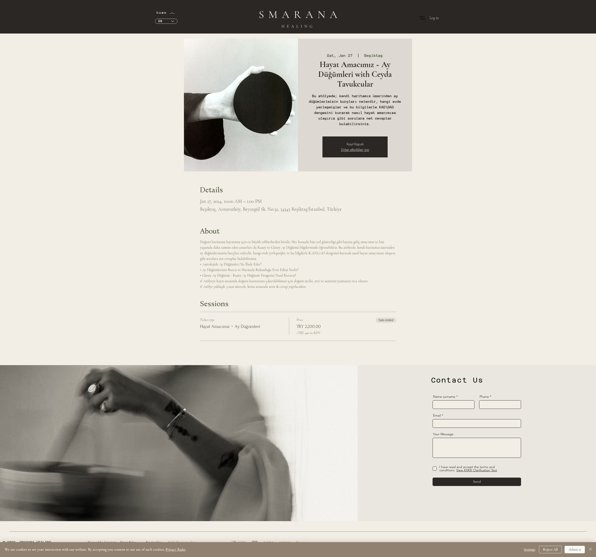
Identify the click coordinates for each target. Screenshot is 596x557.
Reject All (550, 549)
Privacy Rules (176, 549)
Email (437, 415)
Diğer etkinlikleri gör (355, 149)
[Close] (590, 549)
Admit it (575, 549)
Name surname (444, 396)
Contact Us (457, 380)
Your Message (443, 434)
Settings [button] (529, 549)
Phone (484, 396)
